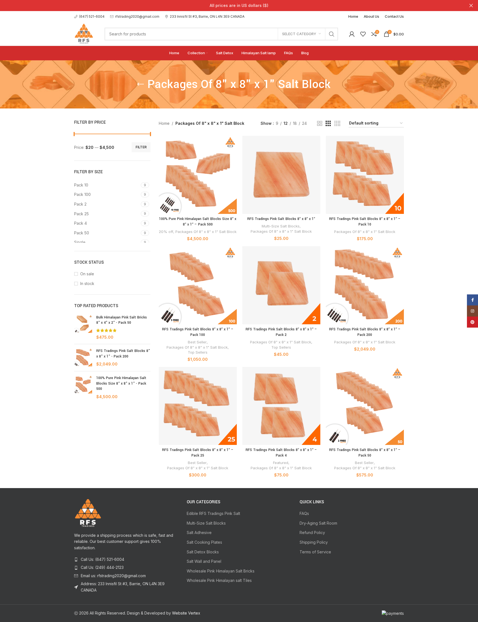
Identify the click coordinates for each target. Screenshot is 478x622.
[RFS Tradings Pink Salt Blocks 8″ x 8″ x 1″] (281, 175)
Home (164, 123)
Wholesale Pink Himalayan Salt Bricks (220, 571)
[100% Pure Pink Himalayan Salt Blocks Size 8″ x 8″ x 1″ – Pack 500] (198, 175)
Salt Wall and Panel (204, 561)
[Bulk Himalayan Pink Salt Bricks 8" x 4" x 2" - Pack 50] (83, 327)
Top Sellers (197, 352)
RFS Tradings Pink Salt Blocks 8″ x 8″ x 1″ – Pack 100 (197, 332)
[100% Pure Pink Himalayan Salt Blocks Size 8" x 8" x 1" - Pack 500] (83, 387)
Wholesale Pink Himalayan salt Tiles (219, 580)
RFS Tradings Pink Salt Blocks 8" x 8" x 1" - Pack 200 (123, 353)
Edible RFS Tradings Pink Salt (213, 513)
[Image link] (88, 512)
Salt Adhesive (199, 532)
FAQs (304, 513)
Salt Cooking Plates (204, 542)
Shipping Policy (314, 542)
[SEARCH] (331, 34)
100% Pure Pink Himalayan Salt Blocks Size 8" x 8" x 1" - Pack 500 (121, 383)
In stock (87, 283)
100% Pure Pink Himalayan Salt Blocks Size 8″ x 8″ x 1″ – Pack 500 (197, 221)
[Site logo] (83, 33)
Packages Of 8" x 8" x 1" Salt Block (206, 231)
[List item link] (126, 559)
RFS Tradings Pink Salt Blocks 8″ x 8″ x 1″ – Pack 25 (197, 452)
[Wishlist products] (362, 34)
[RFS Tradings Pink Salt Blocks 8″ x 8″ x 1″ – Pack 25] (198, 406)
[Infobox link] (89, 16)
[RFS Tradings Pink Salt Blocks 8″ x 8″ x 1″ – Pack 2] (281, 285)
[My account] (351, 34)
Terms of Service (315, 552)
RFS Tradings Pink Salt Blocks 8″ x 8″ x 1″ (281, 218)
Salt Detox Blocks (203, 552)
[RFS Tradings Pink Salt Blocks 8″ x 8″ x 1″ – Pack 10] (365, 175)
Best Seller (197, 342)
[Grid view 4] (337, 123)
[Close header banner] (471, 5)
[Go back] (140, 84)
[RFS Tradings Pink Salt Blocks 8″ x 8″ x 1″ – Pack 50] (365, 406)
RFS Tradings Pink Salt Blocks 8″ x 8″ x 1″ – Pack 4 (281, 452)
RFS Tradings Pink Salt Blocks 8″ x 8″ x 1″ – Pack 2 (281, 332)
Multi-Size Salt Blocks (281, 226)
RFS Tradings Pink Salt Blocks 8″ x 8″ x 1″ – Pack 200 (365, 332)
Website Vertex (186, 613)
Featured (280, 462)
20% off (166, 231)
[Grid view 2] (319, 123)
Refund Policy (312, 532)
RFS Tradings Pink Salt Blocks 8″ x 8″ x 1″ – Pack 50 (365, 452)
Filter (141, 147)
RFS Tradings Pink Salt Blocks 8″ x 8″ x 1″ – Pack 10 (365, 221)
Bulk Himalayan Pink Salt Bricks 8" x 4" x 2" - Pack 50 (121, 320)
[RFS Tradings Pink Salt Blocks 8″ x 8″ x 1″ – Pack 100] (198, 285)
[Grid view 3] (328, 123)
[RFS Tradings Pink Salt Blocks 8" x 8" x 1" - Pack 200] (83, 357)
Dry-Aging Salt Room (318, 523)
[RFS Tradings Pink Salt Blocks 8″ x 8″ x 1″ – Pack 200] (365, 285)
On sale (87, 273)
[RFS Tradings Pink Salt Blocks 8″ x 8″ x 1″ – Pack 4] (281, 406)
